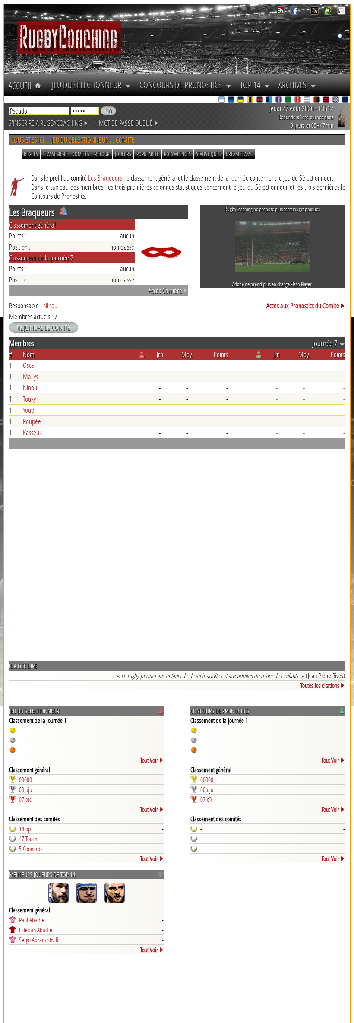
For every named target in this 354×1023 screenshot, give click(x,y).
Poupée (32, 421)
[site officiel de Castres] (232, 100)
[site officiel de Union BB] (336, 100)
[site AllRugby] (341, 12)
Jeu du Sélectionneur (88, 85)
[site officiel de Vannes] (346, 100)
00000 (25, 779)
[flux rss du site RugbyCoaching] (282, 12)
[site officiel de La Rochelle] (251, 100)
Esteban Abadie (35, 929)
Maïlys (30, 376)
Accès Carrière (165, 290)
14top (25, 828)
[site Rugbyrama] (329, 12)
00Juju (25, 789)
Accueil (22, 85)
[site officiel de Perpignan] (298, 100)
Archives (294, 85)
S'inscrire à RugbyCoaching (45, 123)
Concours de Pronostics (182, 85)
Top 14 (252, 85)
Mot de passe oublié (126, 123)
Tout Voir (149, 760)
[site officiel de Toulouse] (327, 100)
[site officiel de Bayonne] (222, 100)
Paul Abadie (31, 919)
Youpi (29, 410)
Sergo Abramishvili (38, 939)
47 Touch (28, 838)
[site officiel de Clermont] (241, 100)
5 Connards (31, 848)
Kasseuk (32, 432)
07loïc (25, 799)
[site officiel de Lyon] (260, 100)
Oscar (29, 365)
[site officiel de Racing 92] (308, 100)
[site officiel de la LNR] (315, 12)
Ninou (50, 305)
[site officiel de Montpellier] (270, 100)
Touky (29, 399)
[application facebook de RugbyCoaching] (295, 12)
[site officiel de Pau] (289, 100)
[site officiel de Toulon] (317, 100)
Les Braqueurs (105, 178)
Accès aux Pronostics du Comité (302, 305)
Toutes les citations (319, 685)
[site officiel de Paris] (279, 100)
